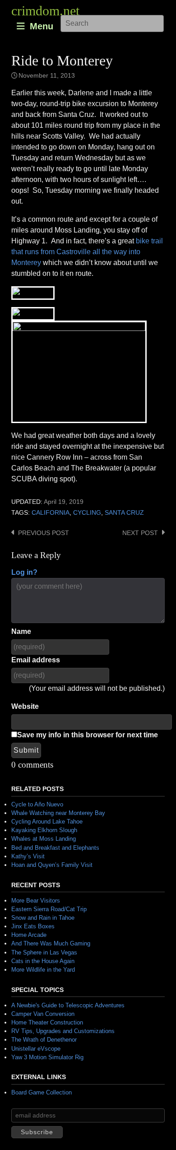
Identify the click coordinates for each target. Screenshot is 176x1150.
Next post (140, 533)
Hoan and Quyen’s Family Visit (52, 864)
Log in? (24, 572)
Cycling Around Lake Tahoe (47, 821)
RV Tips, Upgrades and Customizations (63, 1031)
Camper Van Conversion (42, 1013)
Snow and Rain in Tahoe (42, 917)
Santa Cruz (124, 512)
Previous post (43, 533)
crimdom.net (45, 10)
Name (21, 631)
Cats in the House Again (42, 961)
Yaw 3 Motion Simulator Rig (47, 1057)
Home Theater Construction (47, 1022)
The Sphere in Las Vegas (44, 952)
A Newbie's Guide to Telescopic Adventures (68, 1005)
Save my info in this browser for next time (87, 735)
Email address (35, 660)
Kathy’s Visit (28, 856)
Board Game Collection (41, 1092)
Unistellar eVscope (35, 1048)
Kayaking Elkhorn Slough (44, 830)
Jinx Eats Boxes (33, 926)
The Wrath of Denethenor (44, 1039)
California (50, 512)
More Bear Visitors (35, 900)
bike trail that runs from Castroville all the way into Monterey (87, 251)
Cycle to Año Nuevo (37, 804)
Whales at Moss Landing (43, 838)
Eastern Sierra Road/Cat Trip (49, 909)
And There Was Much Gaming (50, 943)
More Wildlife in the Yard (43, 969)
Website (25, 706)
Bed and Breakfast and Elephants (55, 847)
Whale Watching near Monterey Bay (58, 813)
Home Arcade (28, 934)
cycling (87, 512)
